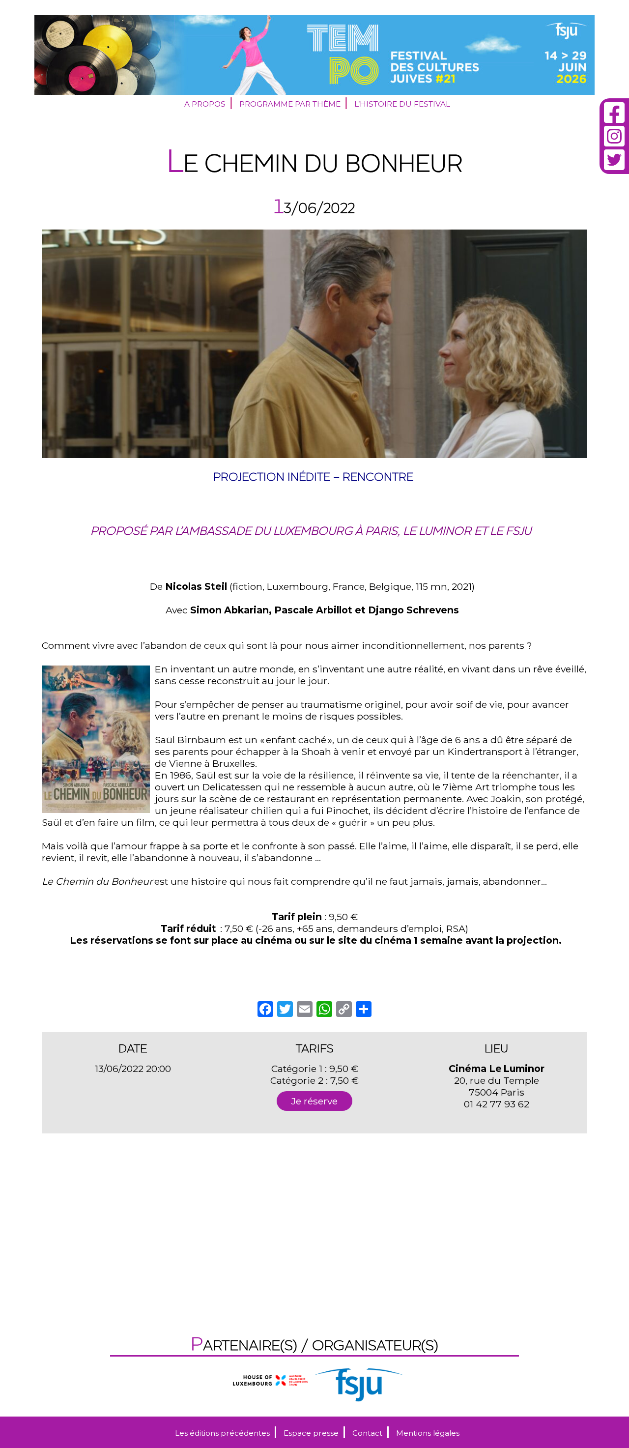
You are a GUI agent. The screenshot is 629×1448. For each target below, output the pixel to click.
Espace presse (311, 1433)
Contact (367, 1433)
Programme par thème (290, 104)
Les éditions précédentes (222, 1433)
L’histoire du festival (402, 104)
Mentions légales (427, 1433)
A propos (205, 104)
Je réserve (314, 1101)
